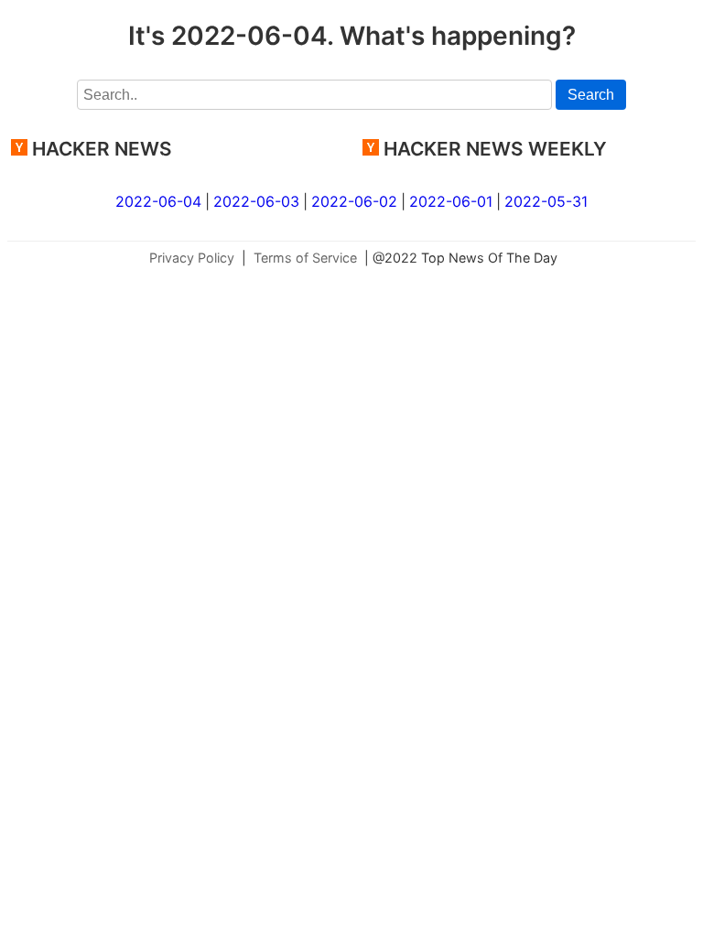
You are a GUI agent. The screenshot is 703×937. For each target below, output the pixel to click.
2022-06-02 (354, 201)
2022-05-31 (546, 201)
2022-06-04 (158, 201)
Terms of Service (305, 257)
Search (591, 94)
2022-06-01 (450, 201)
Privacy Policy (191, 257)
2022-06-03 (256, 201)
